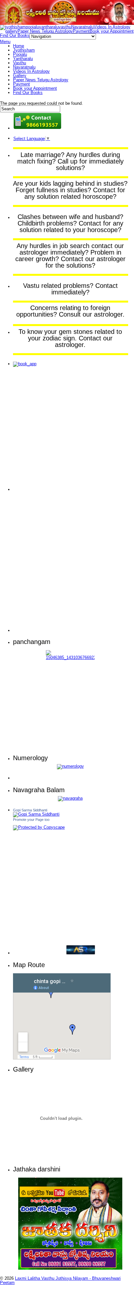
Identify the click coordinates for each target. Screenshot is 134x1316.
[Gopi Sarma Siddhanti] (36, 814)
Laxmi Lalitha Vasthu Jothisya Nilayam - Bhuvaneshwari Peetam (60, 1280)
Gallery (19, 75)
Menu (5, 41)
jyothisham (15, 27)
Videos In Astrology (112, 27)
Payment (81, 31)
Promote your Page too (31, 820)
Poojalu (20, 54)
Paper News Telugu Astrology (45, 31)
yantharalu (49, 27)
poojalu (32, 27)
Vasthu (19, 62)
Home (18, 45)
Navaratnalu (82, 27)
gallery (11, 31)
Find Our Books (15, 35)
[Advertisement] (39, 432)
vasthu (65, 27)
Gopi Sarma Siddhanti (30, 810)
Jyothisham (24, 50)
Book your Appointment (112, 31)
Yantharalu (23, 58)
